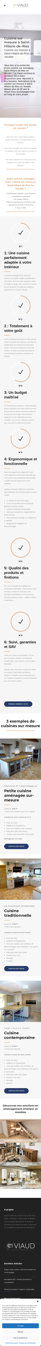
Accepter (20, 1326)
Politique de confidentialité (27, 1343)
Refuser (20, 1332)
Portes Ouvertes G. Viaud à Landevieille (19, 1289)
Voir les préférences (20, 1338)
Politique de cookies (11, 1343)
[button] (38, 1301)
